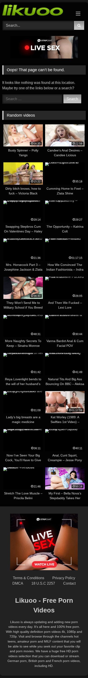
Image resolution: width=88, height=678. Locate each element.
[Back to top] (74, 664)
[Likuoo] (36, 11)
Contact (69, 583)
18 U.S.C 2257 (43, 583)
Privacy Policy (63, 578)
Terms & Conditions (28, 578)
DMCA (17, 583)
